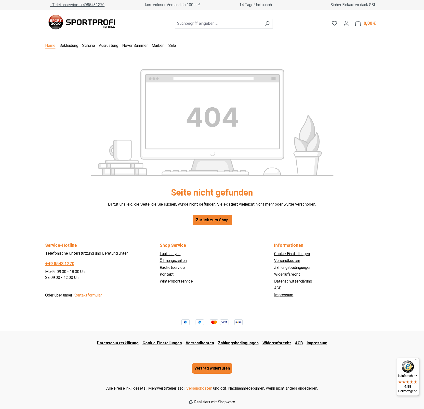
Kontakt (167, 274)
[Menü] (416, 361)
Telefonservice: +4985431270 (77, 4)
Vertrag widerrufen (212, 368)
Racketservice (172, 267)
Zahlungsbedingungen (292, 267)
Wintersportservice (176, 281)
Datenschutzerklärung (293, 281)
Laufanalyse (170, 253)
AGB (277, 288)
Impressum (283, 295)
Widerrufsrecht (287, 274)
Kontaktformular (87, 295)
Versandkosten (287, 260)
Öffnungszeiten (173, 260)
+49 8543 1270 (59, 263)
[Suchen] (267, 23)
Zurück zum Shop (212, 220)
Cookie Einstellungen (292, 253)
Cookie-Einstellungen (162, 343)
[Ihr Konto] (346, 23)
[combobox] (218, 23)
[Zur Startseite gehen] (82, 22)
